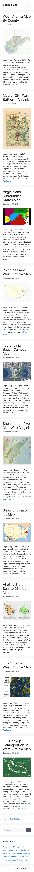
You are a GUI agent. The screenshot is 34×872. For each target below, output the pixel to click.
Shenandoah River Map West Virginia (17, 426)
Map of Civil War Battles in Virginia (16, 97)
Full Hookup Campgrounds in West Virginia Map (17, 745)
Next (17, 819)
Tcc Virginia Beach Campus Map (14, 349)
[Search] (28, 830)
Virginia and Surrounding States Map (12, 196)
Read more (20, 84)
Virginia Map (10, 4)
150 (11, 819)
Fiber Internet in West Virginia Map (17, 665)
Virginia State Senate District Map (14, 588)
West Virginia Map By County (17, 18)
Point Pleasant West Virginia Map (17, 272)
